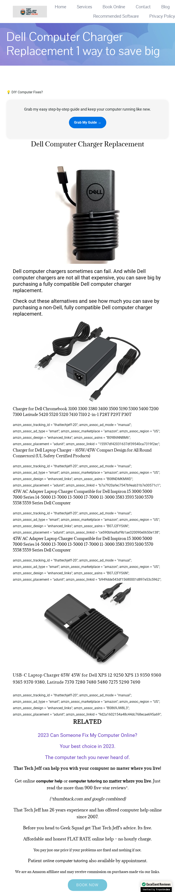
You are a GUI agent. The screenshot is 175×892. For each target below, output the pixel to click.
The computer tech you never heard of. (87, 757)
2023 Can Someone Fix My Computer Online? (87, 735)
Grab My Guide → (87, 122)
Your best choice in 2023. (87, 746)
